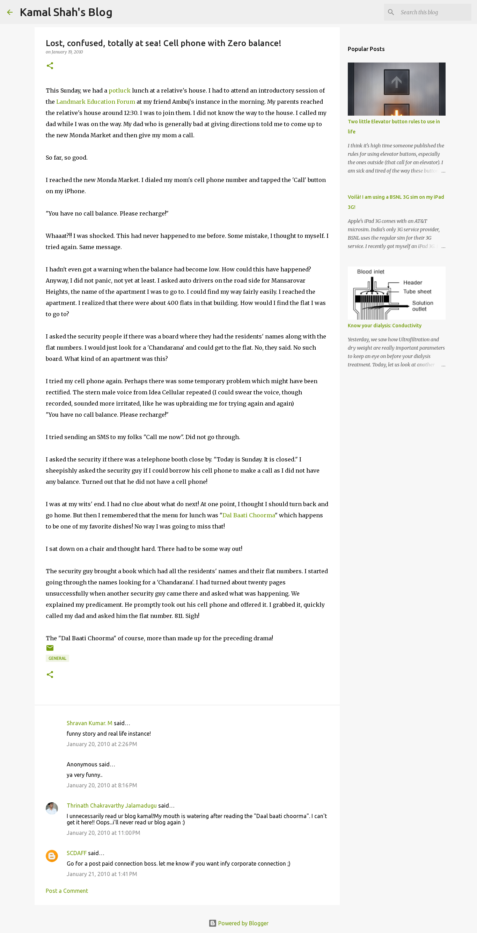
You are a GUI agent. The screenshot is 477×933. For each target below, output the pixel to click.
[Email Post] (50, 650)
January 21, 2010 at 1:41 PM (102, 874)
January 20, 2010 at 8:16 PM (102, 785)
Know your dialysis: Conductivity (384, 325)
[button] (50, 66)
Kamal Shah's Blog (66, 12)
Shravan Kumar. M (89, 723)
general (57, 658)
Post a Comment (67, 891)
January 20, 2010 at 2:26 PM (102, 744)
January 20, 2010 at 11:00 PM (103, 833)
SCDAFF (77, 853)
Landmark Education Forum (95, 101)
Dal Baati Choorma (248, 515)
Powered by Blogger (243, 923)
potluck (120, 90)
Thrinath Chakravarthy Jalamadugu (112, 805)
